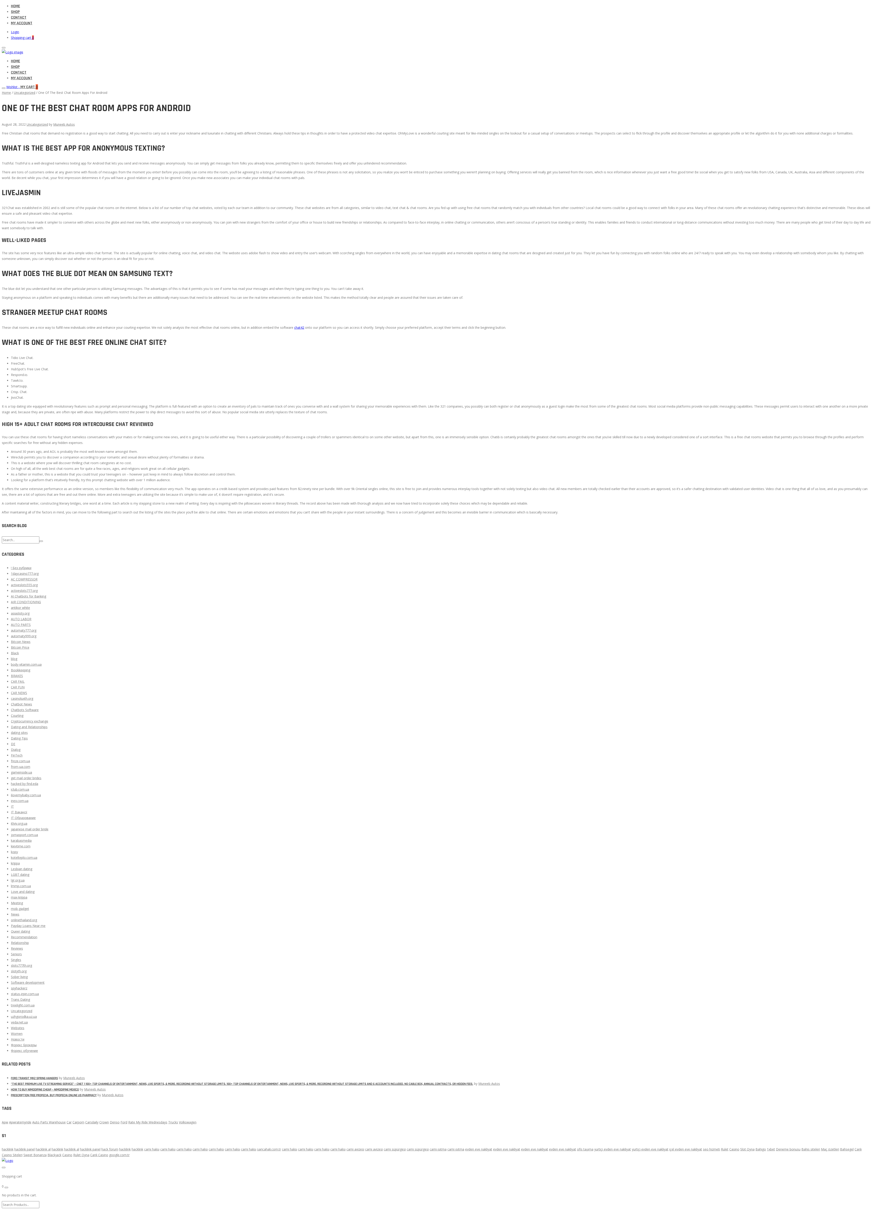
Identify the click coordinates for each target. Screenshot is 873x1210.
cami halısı (151, 1149)
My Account (21, 23)
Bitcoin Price (20, 647)
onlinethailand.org (24, 920)
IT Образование (23, 818)
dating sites (19, 732)
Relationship (20, 943)
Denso (115, 1122)
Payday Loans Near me (28, 926)
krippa (15, 863)
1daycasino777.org (25, 573)
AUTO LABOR (21, 619)
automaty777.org (23, 630)
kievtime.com (20, 846)
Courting (17, 715)
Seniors (16, 954)
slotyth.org (19, 971)
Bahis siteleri (810, 1149)
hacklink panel (24, 1149)
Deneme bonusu (788, 1149)
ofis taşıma (585, 1149)
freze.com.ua (20, 761)
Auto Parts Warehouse (49, 1122)
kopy (14, 852)
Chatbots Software (25, 710)
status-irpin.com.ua (25, 994)
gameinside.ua (21, 772)
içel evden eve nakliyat (685, 1149)
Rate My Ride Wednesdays (147, 1122)
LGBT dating (20, 874)
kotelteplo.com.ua (24, 857)
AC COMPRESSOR (24, 579)
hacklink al (43, 1149)
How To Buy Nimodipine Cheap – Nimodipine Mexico (45, 1090)
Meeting (17, 903)
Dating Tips (19, 738)
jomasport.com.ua (24, 835)
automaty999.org (23, 636)
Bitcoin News (20, 642)
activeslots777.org (24, 590)
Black (15, 653)
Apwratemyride (20, 1122)
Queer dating (20, 931)
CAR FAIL (18, 681)
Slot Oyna (747, 1149)
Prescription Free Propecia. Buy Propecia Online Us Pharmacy (54, 1095)
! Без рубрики (21, 568)
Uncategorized (24, 92)
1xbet (771, 1149)
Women (17, 1033)
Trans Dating (20, 999)
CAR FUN (18, 687)
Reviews (17, 948)
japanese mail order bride (29, 829)
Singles (16, 960)
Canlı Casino (99, 1155)
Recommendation (24, 937)
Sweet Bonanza (35, 1155)
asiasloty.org (20, 613)
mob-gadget (20, 908)
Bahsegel (847, 1149)
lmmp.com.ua (21, 886)
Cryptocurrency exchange (29, 721)
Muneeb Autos (64, 124)
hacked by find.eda (24, 784)
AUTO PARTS (21, 624)
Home (15, 6)
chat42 (299, 327)
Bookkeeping (20, 670)
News (15, 914)
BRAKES (17, 676)
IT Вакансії (19, 812)
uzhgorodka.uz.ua (24, 1016)
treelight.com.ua (23, 1005)
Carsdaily (91, 1122)
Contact (18, 17)
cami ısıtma (438, 1149)
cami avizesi (355, 1149)
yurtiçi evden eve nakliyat (612, 1149)
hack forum (109, 1149)
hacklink (7, 1149)
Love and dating (23, 891)
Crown (104, 1122)
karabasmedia (21, 840)
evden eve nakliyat (478, 1149)
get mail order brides (26, 778)
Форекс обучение (24, 1050)
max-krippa (19, 897)
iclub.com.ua (20, 789)
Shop (15, 11)
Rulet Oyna (81, 1155)
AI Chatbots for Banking (28, 596)
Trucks (173, 1122)
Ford (123, 1122)
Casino (734, 1149)
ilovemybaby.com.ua (26, 795)
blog (14, 659)
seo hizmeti (711, 1149)
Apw (5, 1122)
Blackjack (54, 1155)
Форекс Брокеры (24, 1045)
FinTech (17, 755)
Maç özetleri (830, 1149)
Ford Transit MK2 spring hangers (34, 1078)
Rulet (724, 1149)
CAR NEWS (19, 693)
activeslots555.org (24, 585)
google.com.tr (119, 1155)
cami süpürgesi (395, 1149)
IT (12, 806)
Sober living (19, 977)
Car (69, 1122)
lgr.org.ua (18, 880)
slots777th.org (21, 965)
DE (13, 744)
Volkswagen (187, 1122)
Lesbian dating (21, 869)
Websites (17, 1028)
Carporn (78, 1122)
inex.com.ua (19, 801)
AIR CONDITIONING (26, 602)
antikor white (20, 607)
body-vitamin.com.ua (26, 664)
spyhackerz (19, 988)
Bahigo (760, 1149)
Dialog (15, 749)
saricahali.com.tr (269, 1149)
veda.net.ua (19, 1022)
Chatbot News (21, 704)
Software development (28, 982)
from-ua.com (20, 766)
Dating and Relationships (29, 727)
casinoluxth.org (22, 698)
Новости (17, 1039)
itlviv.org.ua (19, 823)
